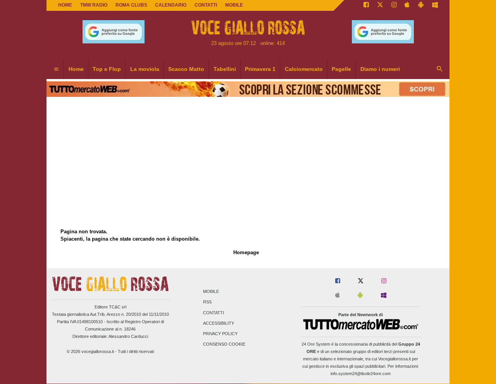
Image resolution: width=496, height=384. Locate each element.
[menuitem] (56, 69)
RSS (207, 302)
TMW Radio (93, 5)
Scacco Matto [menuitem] (186, 69)
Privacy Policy (220, 333)
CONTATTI (206, 5)
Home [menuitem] (76, 69)
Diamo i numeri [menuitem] (380, 69)
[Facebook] (366, 5)
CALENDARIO (170, 5)
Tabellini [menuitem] (225, 69)
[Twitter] (380, 5)
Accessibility (218, 323)
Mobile (211, 291)
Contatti (213, 312)
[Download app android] (420, 5)
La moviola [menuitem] (144, 69)
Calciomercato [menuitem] (304, 69)
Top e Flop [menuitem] (107, 69)
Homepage (246, 252)
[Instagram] (394, 5)
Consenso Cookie (224, 344)
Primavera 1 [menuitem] (260, 69)
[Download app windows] (435, 5)
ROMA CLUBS (131, 5)
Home (65, 5)
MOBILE (234, 5)
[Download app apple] (407, 5)
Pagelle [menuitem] (341, 69)
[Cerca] (440, 69)
